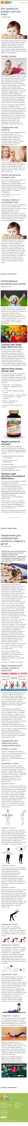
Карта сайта (4, 1112)
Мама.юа (2, 6)
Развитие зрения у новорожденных (11, 195)
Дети (6, 6)
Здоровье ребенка (12, 6)
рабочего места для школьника (10, 603)
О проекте (4, 1110)
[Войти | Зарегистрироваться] (23, 2)
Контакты (3, 1114)
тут (2, 645)
